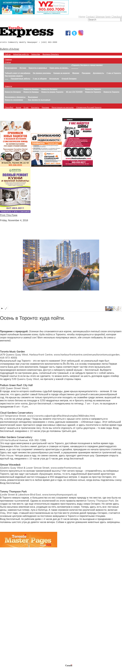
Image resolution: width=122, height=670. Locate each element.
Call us (8, 54)
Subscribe (35, 54)
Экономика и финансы (15, 97)
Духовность (98, 73)
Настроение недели (14, 76)
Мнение (75, 73)
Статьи (8, 62)
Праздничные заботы (20, 78)
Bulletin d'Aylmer (9, 48)
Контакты (35, 107)
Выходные (33, 97)
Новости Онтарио (13, 92)
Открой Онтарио (69, 78)
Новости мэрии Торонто (52, 92)
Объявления (7, 627)
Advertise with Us (21, 54)
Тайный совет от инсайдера (17, 73)
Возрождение (11, 68)
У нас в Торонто (114, 73)
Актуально (54, 78)
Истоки (23, 68)
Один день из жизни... (59, 68)
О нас (26, 107)
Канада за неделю (61, 73)
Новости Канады (31, 89)
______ (74, 68)
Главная (8, 59)
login (108, 16)
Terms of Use (3, 668)
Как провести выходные (39, 100)
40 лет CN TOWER (74, 92)
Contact (90, 16)
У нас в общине (40, 78)
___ (6, 78)
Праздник (86, 73)
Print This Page (8, 215)
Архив (18, 107)
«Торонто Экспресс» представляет (87, 65)
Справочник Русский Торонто (88, 107)
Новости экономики (14, 100)
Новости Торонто (93, 89)
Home (82, 16)
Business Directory (51, 54)
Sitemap (100, 16)
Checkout (116, 16)
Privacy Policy (11, 668)
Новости (8, 86)
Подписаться (7, 617)
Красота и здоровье (38, 68)
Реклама (45, 107)
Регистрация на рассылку (63, 107)
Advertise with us (10, 651)
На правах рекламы (42, 73)
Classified (9, 107)
